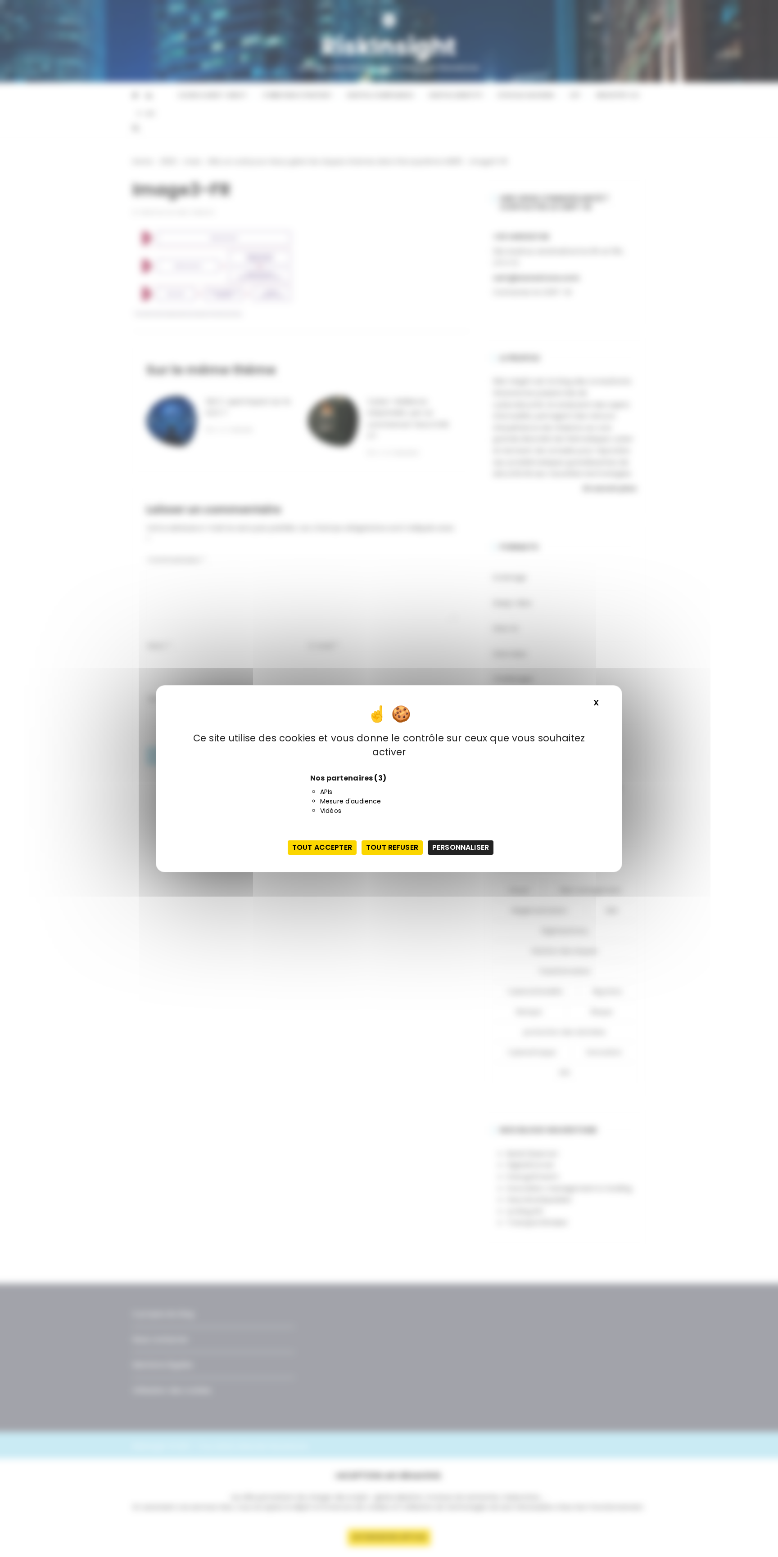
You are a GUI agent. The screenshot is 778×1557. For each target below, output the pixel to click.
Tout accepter (322, 847)
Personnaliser (460, 847)
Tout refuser (392, 847)
